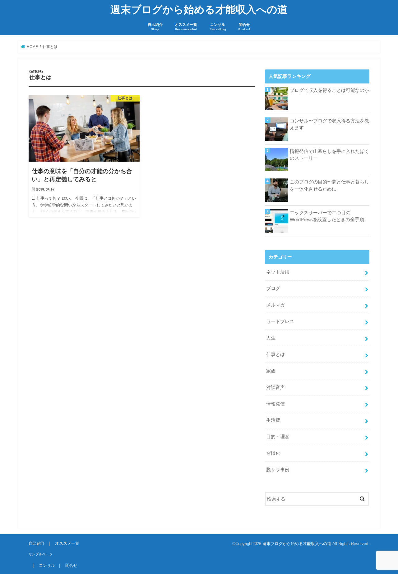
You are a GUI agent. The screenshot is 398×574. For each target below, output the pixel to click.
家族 (270, 370)
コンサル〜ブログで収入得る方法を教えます (329, 124)
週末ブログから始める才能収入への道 (199, 9)
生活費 (273, 420)
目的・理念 (277, 436)
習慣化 (273, 453)
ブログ (273, 288)
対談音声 (275, 387)
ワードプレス (280, 321)
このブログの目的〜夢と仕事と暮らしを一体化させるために (329, 185)
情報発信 (275, 403)
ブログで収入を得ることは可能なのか (329, 90)
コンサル (218, 26)
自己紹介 (155, 26)
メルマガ (275, 304)
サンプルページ (41, 554)
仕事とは (275, 354)
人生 (270, 337)
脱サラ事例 (277, 469)
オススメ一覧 (186, 26)
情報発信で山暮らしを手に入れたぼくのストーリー (329, 155)
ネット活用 (277, 271)
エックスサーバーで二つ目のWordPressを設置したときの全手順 (327, 216)
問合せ (244, 26)
